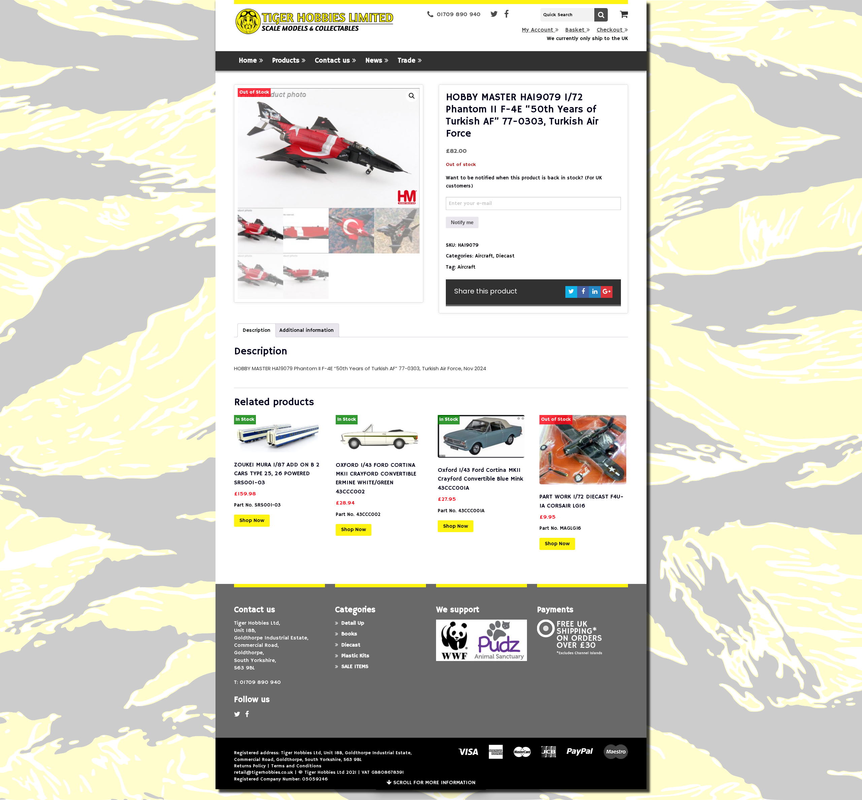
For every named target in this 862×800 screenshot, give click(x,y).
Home (249, 61)
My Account (538, 30)
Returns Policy (250, 766)
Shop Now (251, 520)
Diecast (505, 256)
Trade (408, 61)
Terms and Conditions (296, 766)
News (375, 61)
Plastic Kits (355, 656)
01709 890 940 (458, 14)
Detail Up (352, 623)
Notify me (462, 222)
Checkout (611, 30)
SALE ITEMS (354, 666)
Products (287, 61)
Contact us (333, 61)
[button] (412, 96)
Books (349, 634)
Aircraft (484, 256)
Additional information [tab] (306, 330)
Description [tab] (256, 330)
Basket (576, 30)
